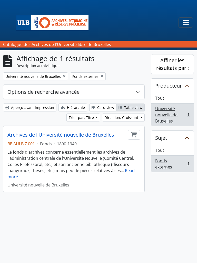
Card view (105, 107)
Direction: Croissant (121, 117)
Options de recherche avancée (43, 91)
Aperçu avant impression (32, 107)
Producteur (168, 85)
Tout (159, 98)
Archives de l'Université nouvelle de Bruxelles (60, 135)
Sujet (161, 137)
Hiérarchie (75, 107)
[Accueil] (54, 22)
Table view (132, 107)
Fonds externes (172, 164)
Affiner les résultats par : (172, 64)
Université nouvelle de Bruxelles (172, 115)
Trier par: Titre (82, 117)
